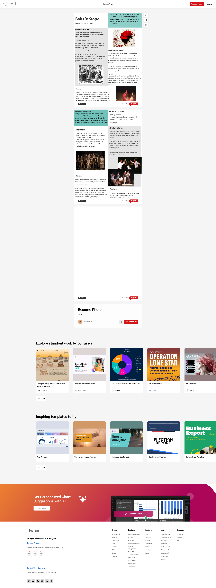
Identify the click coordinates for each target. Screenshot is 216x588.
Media (146, 534)
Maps (113, 543)
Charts (114, 547)
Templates (131, 567)
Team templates (133, 554)
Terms (29, 543)
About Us (180, 534)
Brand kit (131, 540)
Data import (131, 557)
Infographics (116, 534)
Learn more (42, 508)
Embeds (130, 537)
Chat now (41, 568)
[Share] (146, 20)
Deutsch (34, 572)
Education (148, 550)
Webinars (164, 543)
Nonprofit (147, 547)
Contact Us (31, 568)
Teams (147, 553)
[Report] (146, 25)
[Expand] (146, 15)
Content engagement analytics (132, 549)
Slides (114, 553)
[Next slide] (44, 398)
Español (47, 572)
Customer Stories (166, 537)
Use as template (196, 4)
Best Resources (166, 547)
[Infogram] (9, 4)
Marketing (148, 537)
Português (41, 572)
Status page (164, 556)
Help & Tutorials (165, 534)
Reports (114, 537)
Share (82, 104)
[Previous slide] (38, 398)
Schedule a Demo (166, 550)
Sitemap (163, 559)
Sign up (209, 4)
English (29, 572)
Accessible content (134, 543)
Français (53, 572)
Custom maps (132, 560)
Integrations (131, 563)
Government (148, 543)
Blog (178, 540)
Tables (114, 550)
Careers (179, 537)
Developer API (165, 553)
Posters (114, 556)
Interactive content (134, 534)
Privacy (37, 543)
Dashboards (115, 540)
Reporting (147, 540)
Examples (164, 540)
